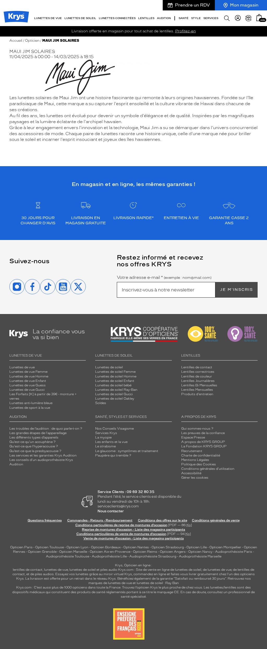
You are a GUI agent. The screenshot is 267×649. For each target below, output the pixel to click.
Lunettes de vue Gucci (27, 390)
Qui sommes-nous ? (197, 428)
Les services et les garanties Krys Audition (43, 455)
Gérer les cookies (194, 477)
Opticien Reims (145, 552)
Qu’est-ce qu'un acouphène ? (32, 442)
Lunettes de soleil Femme (115, 372)
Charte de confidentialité (200, 455)
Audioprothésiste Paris (233, 552)
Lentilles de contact (196, 367)
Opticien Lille (196, 547)
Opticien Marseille (73, 552)
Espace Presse (193, 437)
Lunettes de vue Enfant (27, 381)
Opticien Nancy (200, 552)
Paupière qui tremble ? (113, 455)
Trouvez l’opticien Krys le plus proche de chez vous (162, 587)
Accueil (15, 41)
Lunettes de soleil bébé (113, 385)
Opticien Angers (173, 552)
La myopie (103, 437)
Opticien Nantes (136, 547)
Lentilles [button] (146, 18)
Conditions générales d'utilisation (207, 469)
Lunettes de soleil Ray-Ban (116, 390)
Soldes (100, 403)
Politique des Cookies (198, 464)
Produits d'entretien (197, 394)
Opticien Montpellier (225, 547)
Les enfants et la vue (111, 442)
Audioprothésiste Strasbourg (152, 556)
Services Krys (106, 433)
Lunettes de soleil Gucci (114, 394)
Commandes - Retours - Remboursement (99, 520)
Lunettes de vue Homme (28, 376)
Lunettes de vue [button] (48, 18)
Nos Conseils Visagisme (114, 428)
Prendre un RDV (192, 5)
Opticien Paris (21, 547)
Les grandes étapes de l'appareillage (37, 433)
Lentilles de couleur (196, 376)
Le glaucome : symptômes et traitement (126, 451)
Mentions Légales (195, 460)
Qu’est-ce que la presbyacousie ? (35, 451)
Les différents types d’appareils (33, 437)
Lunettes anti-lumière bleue (30, 403)
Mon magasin (244, 5)
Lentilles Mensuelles (197, 390)
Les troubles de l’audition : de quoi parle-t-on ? (45, 428)
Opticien (32, 41)
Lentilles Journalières (198, 381)
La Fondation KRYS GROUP (204, 446)
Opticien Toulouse (49, 547)
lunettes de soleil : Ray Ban (158, 583)
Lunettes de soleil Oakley (114, 398)
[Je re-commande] (248, 18)
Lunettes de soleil (109, 367)
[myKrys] (238, 18)
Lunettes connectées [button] (117, 18)
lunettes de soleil (82, 570)
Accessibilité (191, 473)
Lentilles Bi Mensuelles (199, 385)
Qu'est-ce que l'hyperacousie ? (33, 446)
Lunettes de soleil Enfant (114, 381)
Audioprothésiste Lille (109, 556)
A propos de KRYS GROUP (203, 442)
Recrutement (191, 451)
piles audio (108, 570)
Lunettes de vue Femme (28, 372)
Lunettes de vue (22, 367)
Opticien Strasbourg (167, 547)
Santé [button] (184, 18)
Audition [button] (164, 18)
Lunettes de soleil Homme (115, 376)
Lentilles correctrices (197, 372)
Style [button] (196, 18)
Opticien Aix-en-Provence (110, 552)
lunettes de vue (56, 570)
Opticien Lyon (77, 547)
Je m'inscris (236, 289)
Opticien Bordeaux (106, 547)
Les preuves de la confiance (203, 433)
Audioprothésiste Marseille (200, 556)
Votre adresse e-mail (164, 277)
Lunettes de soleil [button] (80, 18)
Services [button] (210, 18)
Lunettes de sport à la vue (29, 408)
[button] (259, 17)
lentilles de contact (28, 570)
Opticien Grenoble (42, 552)
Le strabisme (105, 446)
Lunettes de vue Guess (27, 385)
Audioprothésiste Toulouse (67, 556)
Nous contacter (111, 511)
